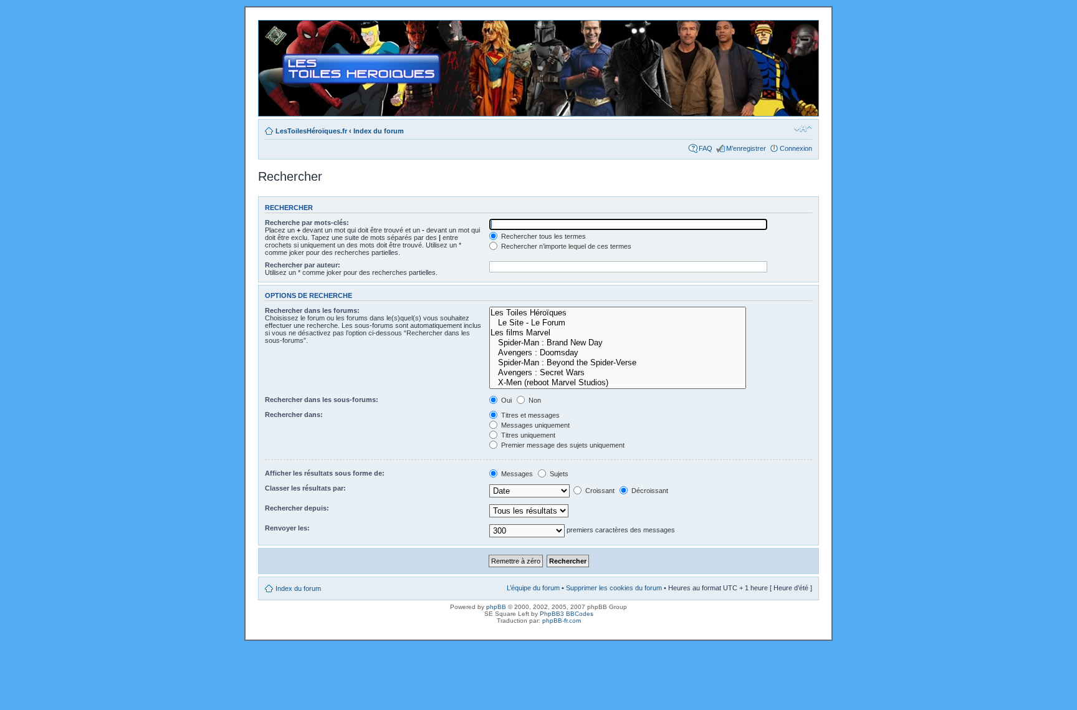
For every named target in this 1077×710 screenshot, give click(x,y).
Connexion (796, 148)
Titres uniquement (527, 435)
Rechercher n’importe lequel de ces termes (565, 246)
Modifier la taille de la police (803, 128)
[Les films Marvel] (618, 333)
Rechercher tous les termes (542, 236)
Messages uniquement (534, 425)
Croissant (599, 490)
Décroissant (648, 490)
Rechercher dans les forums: (312, 310)
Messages (516, 473)
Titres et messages (529, 415)
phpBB (496, 606)
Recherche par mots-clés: (307, 222)
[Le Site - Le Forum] (618, 323)
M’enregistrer (746, 148)
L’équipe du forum (533, 588)
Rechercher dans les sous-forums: (321, 399)
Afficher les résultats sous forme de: (325, 473)
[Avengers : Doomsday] (618, 353)
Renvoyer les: (287, 528)
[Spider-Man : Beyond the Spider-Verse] (618, 363)
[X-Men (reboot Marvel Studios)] (618, 383)
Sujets (558, 473)
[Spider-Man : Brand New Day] (618, 343)
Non (534, 400)
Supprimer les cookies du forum (614, 588)
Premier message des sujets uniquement (562, 445)
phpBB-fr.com (561, 620)
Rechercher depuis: (297, 508)
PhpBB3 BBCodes (566, 613)
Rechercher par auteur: (302, 265)
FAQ (705, 148)
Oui (505, 400)
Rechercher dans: (294, 414)
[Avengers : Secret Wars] (618, 373)
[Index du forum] (269, 27)
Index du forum (378, 131)
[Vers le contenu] (538, 68)
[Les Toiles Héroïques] (618, 313)
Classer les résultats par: (305, 488)
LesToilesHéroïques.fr (311, 131)
